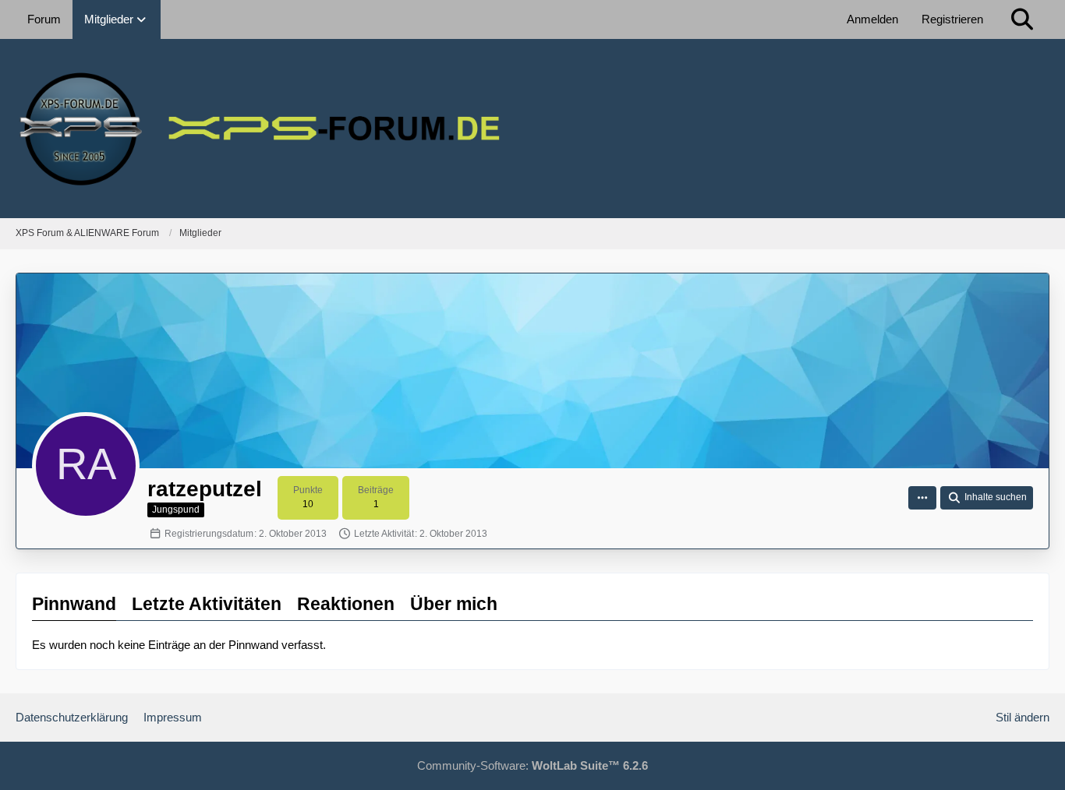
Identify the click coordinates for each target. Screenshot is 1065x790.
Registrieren (952, 19)
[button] (922, 498)
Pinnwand (74, 604)
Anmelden (872, 19)
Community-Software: (532, 765)
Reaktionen (346, 604)
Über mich (453, 604)
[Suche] (1022, 19)
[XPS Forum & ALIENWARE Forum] (532, 128)
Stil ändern (1022, 717)
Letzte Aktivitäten (206, 604)
